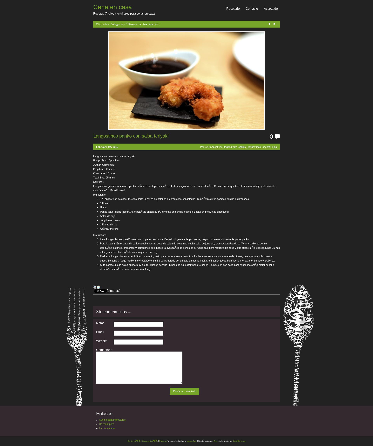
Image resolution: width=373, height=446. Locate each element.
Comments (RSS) (150, 441)
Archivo (154, 24)
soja (274, 146)
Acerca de (271, 8)
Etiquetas (102, 24)
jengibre (242, 146)
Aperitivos (217, 146)
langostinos (254, 146)
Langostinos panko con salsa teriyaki (130, 136)
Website (101, 341)
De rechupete (106, 424)
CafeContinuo (239, 441)
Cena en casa (112, 6)
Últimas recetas (136, 24)
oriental (266, 146)
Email (100, 332)
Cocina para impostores (112, 419)
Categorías (118, 24)
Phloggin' (163, 441)
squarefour (191, 441)
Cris (215, 441)
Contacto (252, 8)
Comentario (104, 350)
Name (100, 323)
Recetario (233, 8)
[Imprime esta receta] (94, 287)
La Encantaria (107, 428)
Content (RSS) (133, 441)
